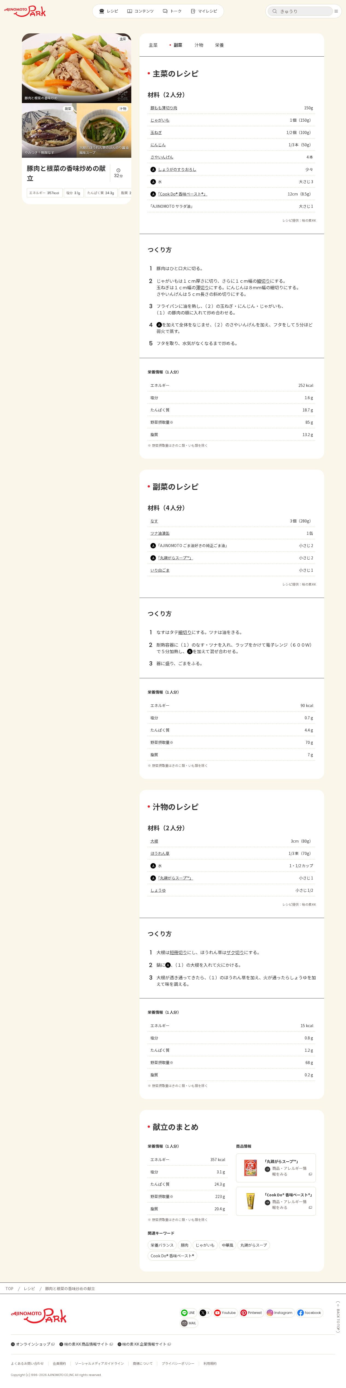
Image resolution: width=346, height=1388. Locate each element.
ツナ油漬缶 (160, 533)
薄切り (202, 287)
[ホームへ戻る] (25, 11)
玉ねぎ (156, 132)
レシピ (29, 1288)
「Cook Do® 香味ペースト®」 (182, 194)
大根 (154, 841)
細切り (263, 280)
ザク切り (235, 952)
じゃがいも (160, 120)
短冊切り (178, 952)
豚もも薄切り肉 (163, 107)
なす (154, 521)
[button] (300, 11)
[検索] (274, 11)
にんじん (158, 144)
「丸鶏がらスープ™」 (175, 557)
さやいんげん (161, 157)
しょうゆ (158, 890)
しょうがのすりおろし (177, 169)
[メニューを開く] (336, 11)
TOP (9, 1288)
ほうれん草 (160, 853)
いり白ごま (160, 570)
